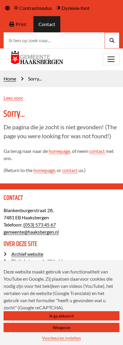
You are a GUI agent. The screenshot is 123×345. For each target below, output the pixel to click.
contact (97, 151)
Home (10, 78)
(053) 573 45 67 (39, 224)
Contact (47, 24)
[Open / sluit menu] (111, 59)
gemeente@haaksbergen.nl (31, 232)
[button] (7, 8)
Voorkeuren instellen (61, 338)
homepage (59, 151)
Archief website (27, 254)
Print (21, 24)
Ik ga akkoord (61, 315)
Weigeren (61, 327)
